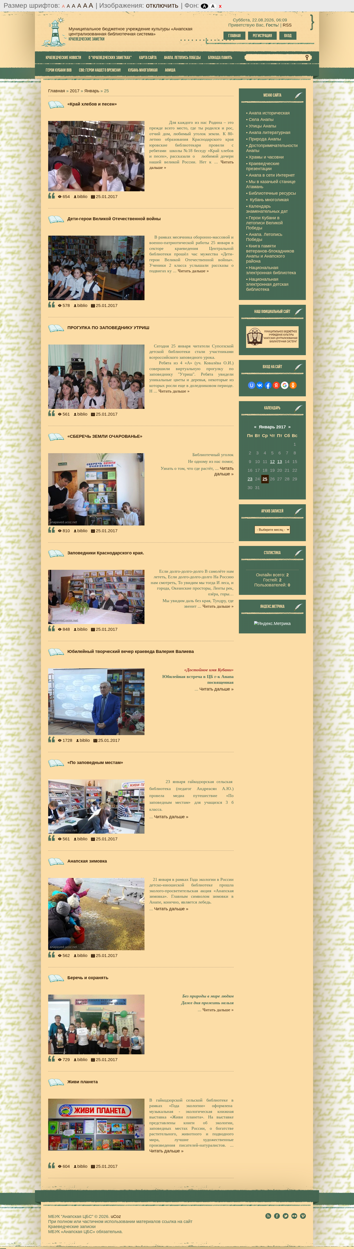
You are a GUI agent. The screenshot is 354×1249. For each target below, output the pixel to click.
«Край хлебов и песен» (92, 104)
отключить (162, 5)
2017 (74, 90)
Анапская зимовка (87, 861)
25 (264, 479)
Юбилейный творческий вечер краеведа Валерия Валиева (130, 651)
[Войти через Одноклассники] (293, 385)
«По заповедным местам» (95, 762)
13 (279, 461)
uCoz (116, 1216)
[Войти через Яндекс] (276, 385)
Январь (91, 90)
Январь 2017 (272, 427)
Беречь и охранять (87, 977)
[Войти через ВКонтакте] (259, 385)
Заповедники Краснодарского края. (105, 553)
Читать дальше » (193, 270)
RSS (287, 25)
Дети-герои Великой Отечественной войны (114, 218)
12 (272, 461)
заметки (87, 39)
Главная (234, 35)
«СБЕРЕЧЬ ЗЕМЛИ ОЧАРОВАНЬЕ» (104, 436)
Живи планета (82, 1081)
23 (250, 479)
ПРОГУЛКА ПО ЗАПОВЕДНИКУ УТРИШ (108, 327)
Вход (288, 35)
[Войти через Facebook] (268, 385)
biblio (82, 196)
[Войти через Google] (284, 385)
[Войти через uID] (251, 385)
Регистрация (262, 35)
